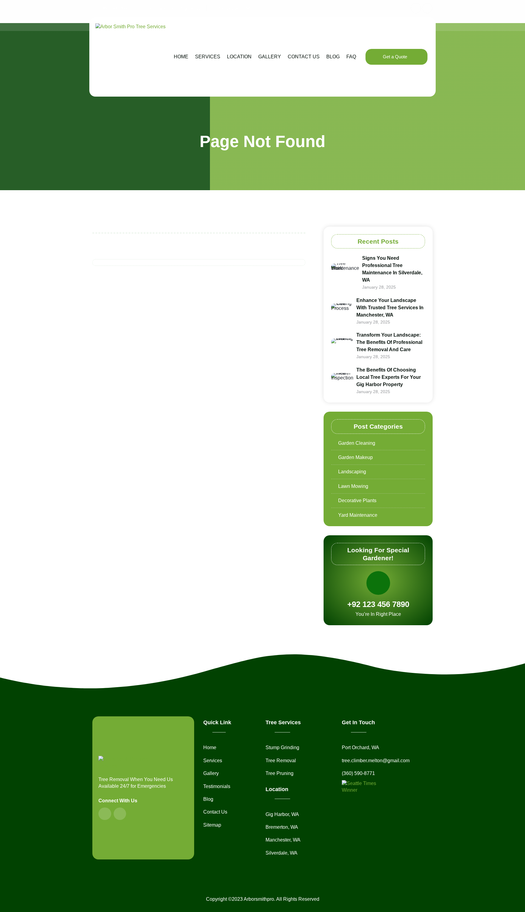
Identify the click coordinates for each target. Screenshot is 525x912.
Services (207, 56)
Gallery (269, 56)
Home (181, 56)
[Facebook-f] (416, 8)
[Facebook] (104, 813)
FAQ (351, 56)
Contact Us (304, 56)
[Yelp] (427, 8)
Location (239, 56)
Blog (333, 56)
